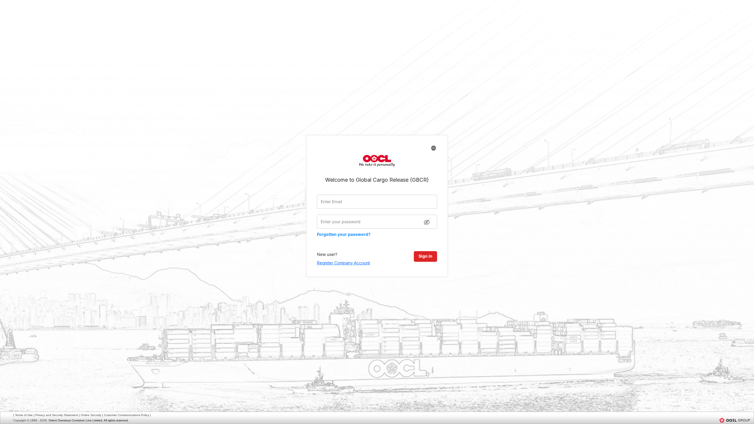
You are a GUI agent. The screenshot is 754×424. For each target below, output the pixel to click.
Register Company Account (343, 262)
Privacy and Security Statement (56, 415)
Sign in (425, 256)
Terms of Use (24, 415)
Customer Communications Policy (126, 415)
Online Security (91, 415)
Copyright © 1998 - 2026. (30, 420)
